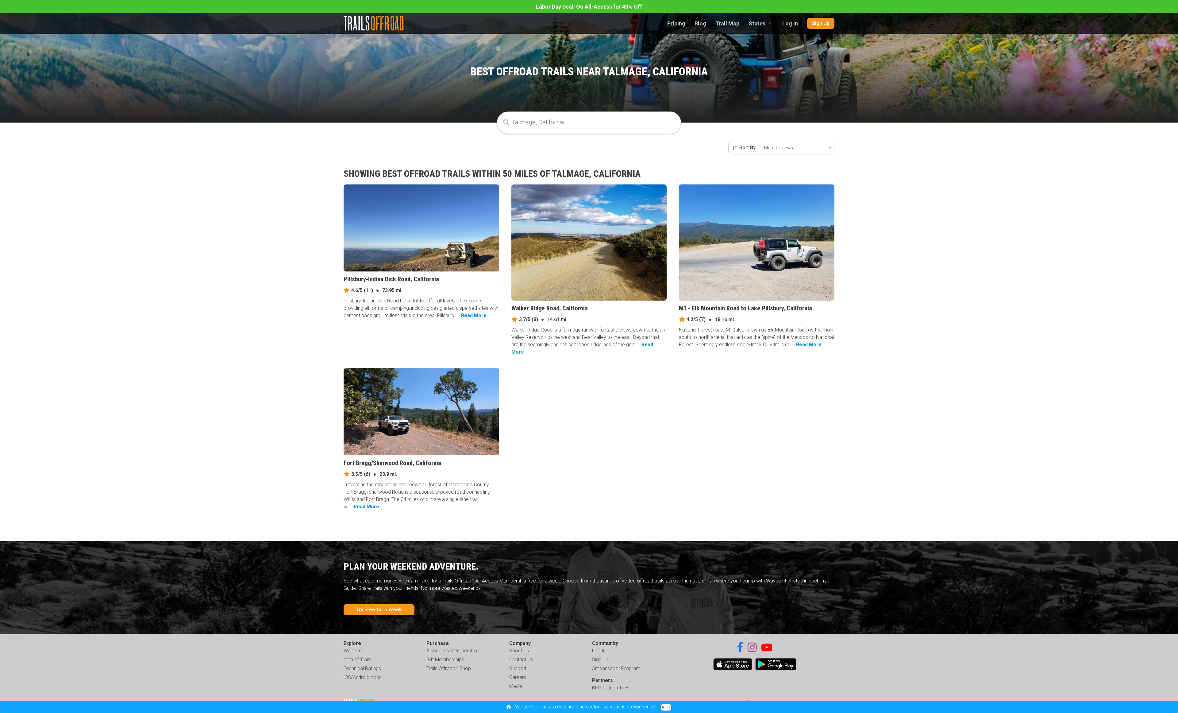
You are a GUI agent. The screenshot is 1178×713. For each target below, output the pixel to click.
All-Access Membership (451, 651)
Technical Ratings (362, 668)
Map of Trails (357, 659)
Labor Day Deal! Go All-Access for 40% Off (589, 6)
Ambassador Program (616, 668)
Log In (790, 23)
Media (515, 686)
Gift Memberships (445, 659)
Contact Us (521, 659)
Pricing (676, 23)
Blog (700, 23)
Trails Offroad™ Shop (448, 668)
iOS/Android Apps (363, 677)
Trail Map (727, 23)
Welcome (354, 651)
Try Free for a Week (379, 609)
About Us (519, 651)
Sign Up (821, 23)
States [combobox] (757, 23)
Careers (517, 677)
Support (517, 668)
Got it (666, 707)
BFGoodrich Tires (610, 688)
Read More (474, 315)
